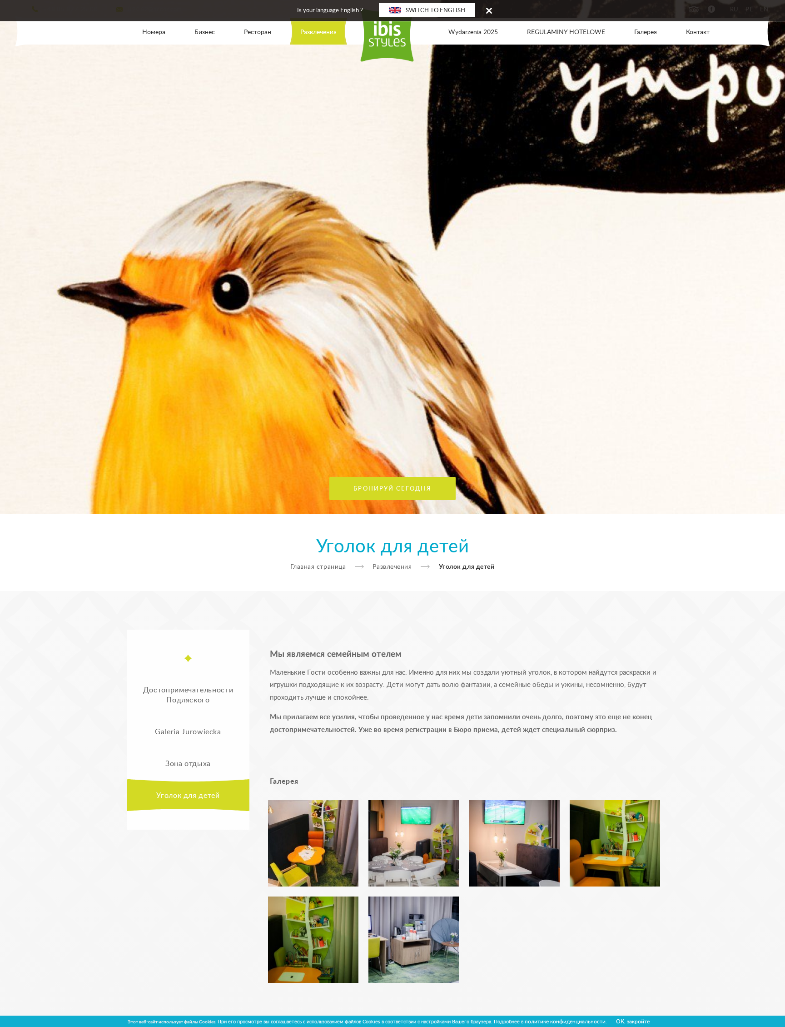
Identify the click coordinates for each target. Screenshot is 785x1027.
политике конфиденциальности (565, 1021)
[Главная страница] (392, 31)
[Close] (489, 10)
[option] (392, 257)
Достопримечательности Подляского (188, 695)
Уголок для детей (187, 795)
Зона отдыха (188, 763)
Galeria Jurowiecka (188, 731)
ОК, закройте (633, 1021)
